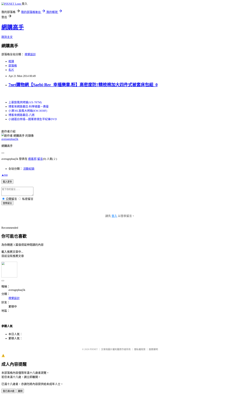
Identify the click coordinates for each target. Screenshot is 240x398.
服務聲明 (153, 349)
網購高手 (12, 27)
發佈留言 (7, 203)
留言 (40, 158)
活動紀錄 (28, 168)
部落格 (12, 65)
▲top (4, 174)
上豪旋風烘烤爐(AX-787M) (25, 102)
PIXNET (94, 349)
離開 (20, 391)
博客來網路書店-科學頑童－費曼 (28, 106)
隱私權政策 (139, 349)
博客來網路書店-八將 (21, 114)
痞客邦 (32, 158)
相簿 (11, 61)
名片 (11, 69)
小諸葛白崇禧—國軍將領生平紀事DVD (32, 119)
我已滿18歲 (8, 391)
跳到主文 (7, 36)
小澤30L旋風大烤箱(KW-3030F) (27, 110)
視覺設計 (30, 54)
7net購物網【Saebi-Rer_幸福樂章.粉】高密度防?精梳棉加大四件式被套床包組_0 (83, 84)
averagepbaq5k (9, 139)
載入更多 (7, 181)
